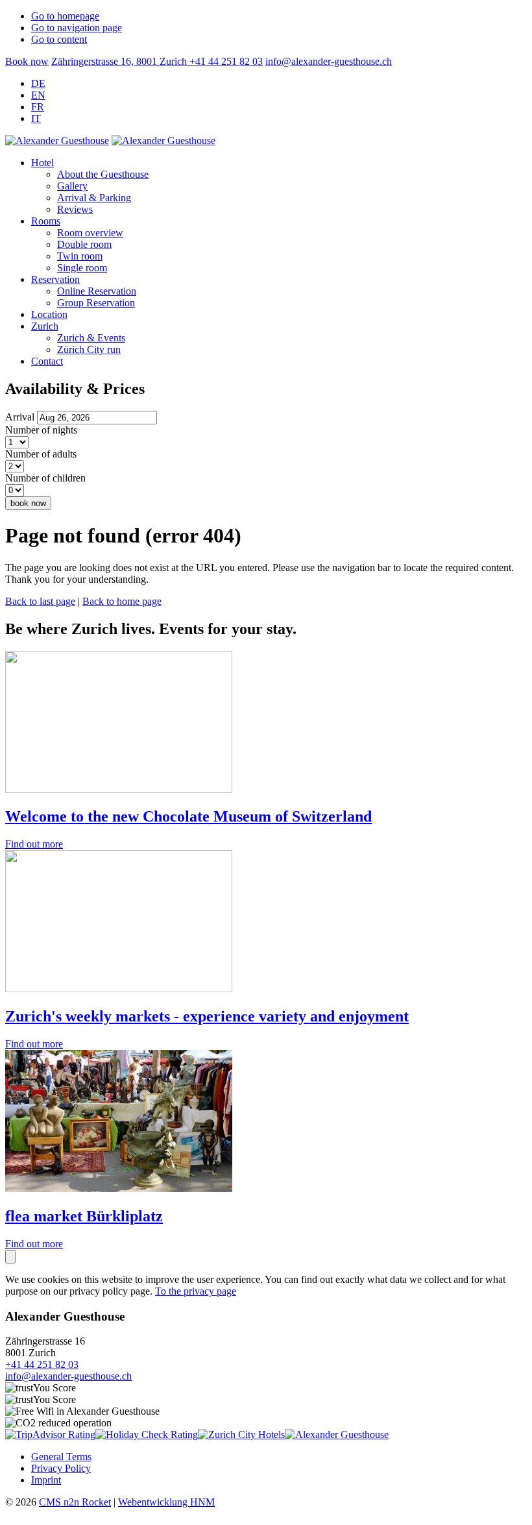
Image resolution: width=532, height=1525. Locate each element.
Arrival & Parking (94, 197)
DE (38, 83)
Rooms (45, 220)
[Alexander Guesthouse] (337, 1434)
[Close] (10, 1256)
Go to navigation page (76, 27)
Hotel (42, 162)
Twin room (80, 256)
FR (37, 106)
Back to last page (40, 601)
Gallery (72, 185)
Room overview (90, 232)
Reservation (55, 279)
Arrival (19, 416)
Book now (27, 61)
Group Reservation (96, 302)
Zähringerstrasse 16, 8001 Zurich (120, 61)
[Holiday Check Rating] (146, 1434)
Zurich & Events (91, 337)
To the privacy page (195, 1291)
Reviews (75, 209)
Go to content (59, 39)
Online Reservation (96, 291)
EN (38, 95)
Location (49, 314)
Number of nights (41, 429)
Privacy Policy (61, 1468)
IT (36, 118)
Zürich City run (89, 349)
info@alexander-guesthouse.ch (328, 61)
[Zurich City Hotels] (241, 1434)
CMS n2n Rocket (75, 1501)
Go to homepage (65, 15)
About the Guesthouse (103, 174)
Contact (47, 361)
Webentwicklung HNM (166, 1501)
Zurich (44, 326)
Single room (82, 267)
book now (28, 503)
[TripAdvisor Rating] (50, 1434)
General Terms (61, 1456)
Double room (84, 244)
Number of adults (41, 453)
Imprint (46, 1479)
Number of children (45, 477)
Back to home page (122, 601)
